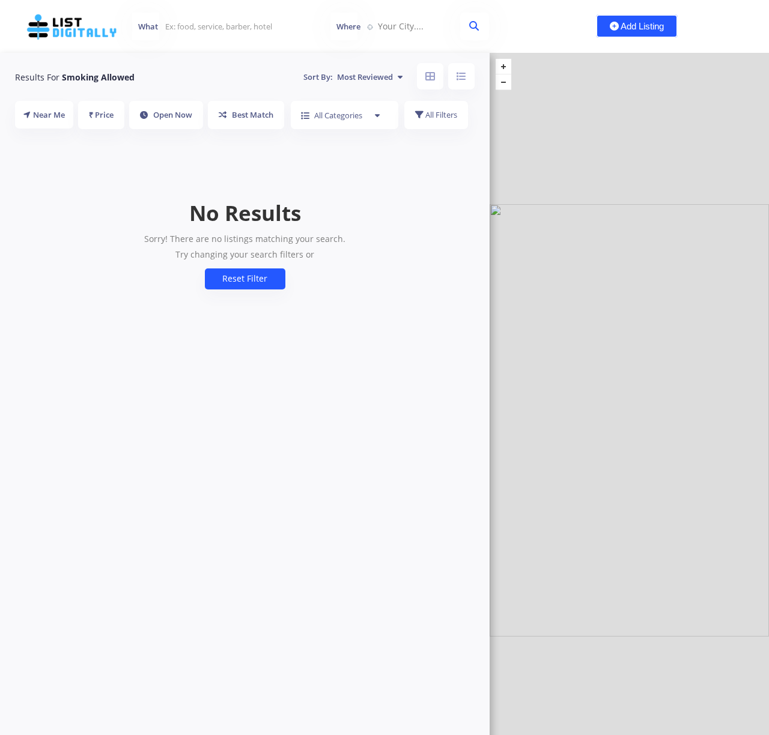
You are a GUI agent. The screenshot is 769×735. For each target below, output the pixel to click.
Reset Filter (244, 278)
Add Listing (641, 26)
